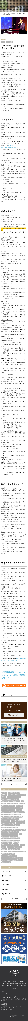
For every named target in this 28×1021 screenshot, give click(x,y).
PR (22, 801)
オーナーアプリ (6, 829)
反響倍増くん (5, 838)
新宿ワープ (5, 831)
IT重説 (11, 827)
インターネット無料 (17, 807)
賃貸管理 (18, 814)
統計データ (10, 797)
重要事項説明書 (6, 862)
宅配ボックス (5, 844)
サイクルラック (20, 823)
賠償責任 (14, 860)
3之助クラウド (5, 821)
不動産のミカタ (6, 853)
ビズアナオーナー (17, 816)
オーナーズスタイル (7, 855)
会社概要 (3, 1006)
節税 (13, 853)
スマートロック (6, 807)
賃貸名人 (4, 849)
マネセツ (15, 836)
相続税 (4, 797)
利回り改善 (16, 799)
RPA (3, 42)
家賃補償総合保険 (6, 799)
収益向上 (3, 1000)
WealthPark (14, 834)
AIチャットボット (6, 840)
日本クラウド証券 (14, 831)
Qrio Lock (16, 825)
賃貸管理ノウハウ (16, 829)
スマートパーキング (12, 803)
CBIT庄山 (9, 42)
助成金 (22, 844)
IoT (10, 842)
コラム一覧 (4, 993)
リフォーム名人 (6, 858)
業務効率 (18, 810)
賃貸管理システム (6, 801)
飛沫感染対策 (12, 849)
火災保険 (20, 858)
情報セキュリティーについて (13, 1006)
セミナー (20, 860)
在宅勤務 (13, 838)
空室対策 (21, 803)
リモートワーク (15, 818)
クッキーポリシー (17, 1007)
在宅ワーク (5, 842)
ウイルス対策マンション (8, 810)
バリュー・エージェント (8, 805)
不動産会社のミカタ (7, 825)
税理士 (12, 812)
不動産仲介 (5, 827)
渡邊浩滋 (12, 814)
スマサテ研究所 (11, 847)
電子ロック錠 (5, 818)
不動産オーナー (15, 844)
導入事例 (19, 847)
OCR (15, 855)
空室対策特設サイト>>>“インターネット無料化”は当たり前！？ (13, 675)
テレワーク (5, 814)
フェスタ (11, 794)
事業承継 (14, 858)
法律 (18, 838)
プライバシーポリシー (7, 1007)
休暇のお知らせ (6, 860)
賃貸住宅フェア (20, 812)
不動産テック (16, 801)
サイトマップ (9, 1009)
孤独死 (16, 794)
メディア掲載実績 (6, 816)
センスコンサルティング (8, 823)
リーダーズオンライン (14, 792)
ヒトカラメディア (6, 836)
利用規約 (3, 1009)
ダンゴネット (21, 851)
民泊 (16, 827)
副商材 (4, 847)
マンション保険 (6, 834)
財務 (20, 834)
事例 (18, 849)
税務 (24, 829)
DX (18, 840)
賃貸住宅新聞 (21, 821)
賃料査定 (4, 851)
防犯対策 (4, 794)
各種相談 (3, 999)
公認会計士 (19, 805)
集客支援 (13, 821)
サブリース (17, 797)
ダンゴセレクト (12, 851)
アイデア (4, 792)
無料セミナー (5, 812)
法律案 (4, 803)
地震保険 (15, 842)
